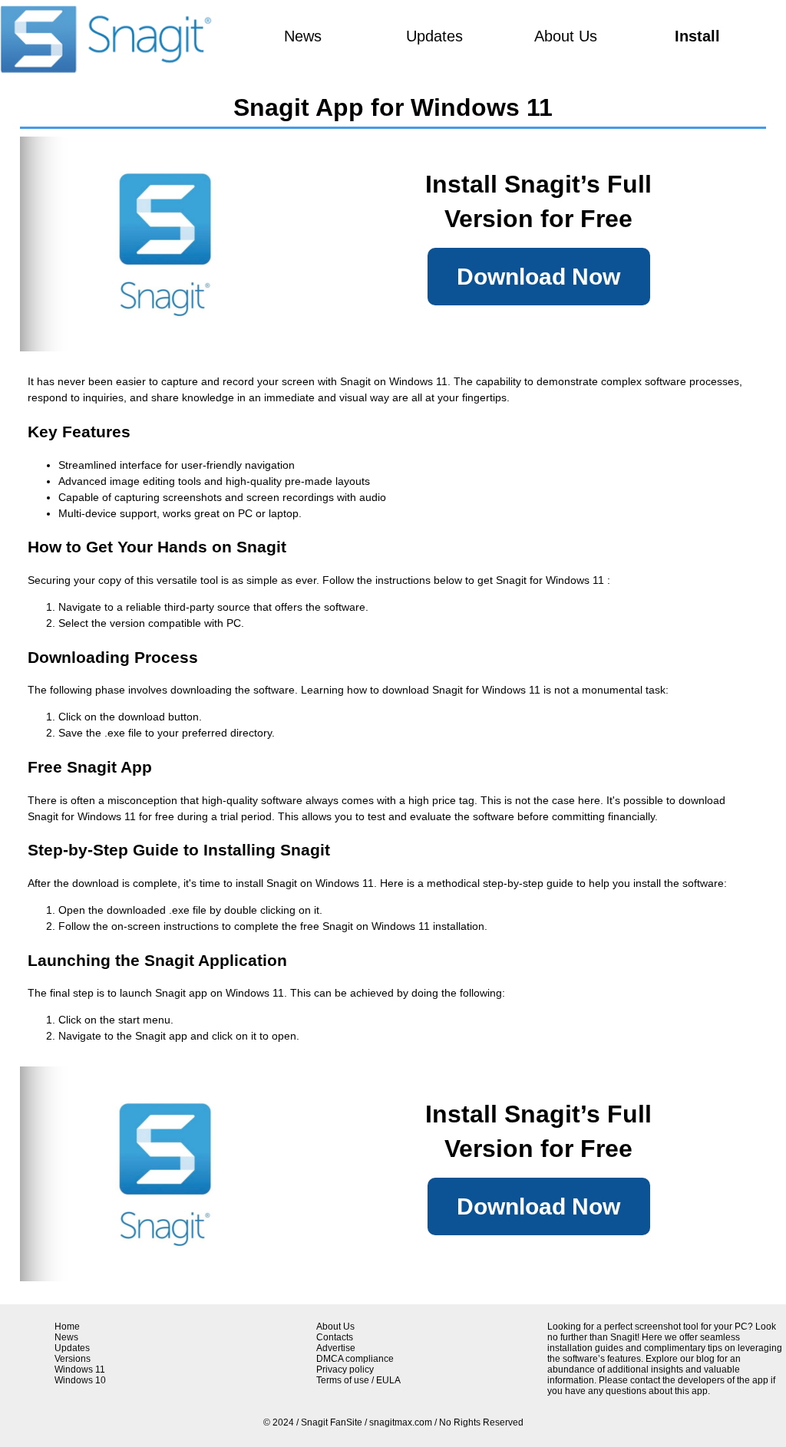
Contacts (334, 1337)
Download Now (538, 276)
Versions (72, 1358)
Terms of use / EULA (358, 1380)
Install (697, 36)
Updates (434, 36)
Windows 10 (80, 1380)
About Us (565, 36)
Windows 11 (79, 1369)
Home (67, 1326)
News (303, 36)
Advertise (335, 1348)
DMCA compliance (355, 1358)
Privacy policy (345, 1369)
